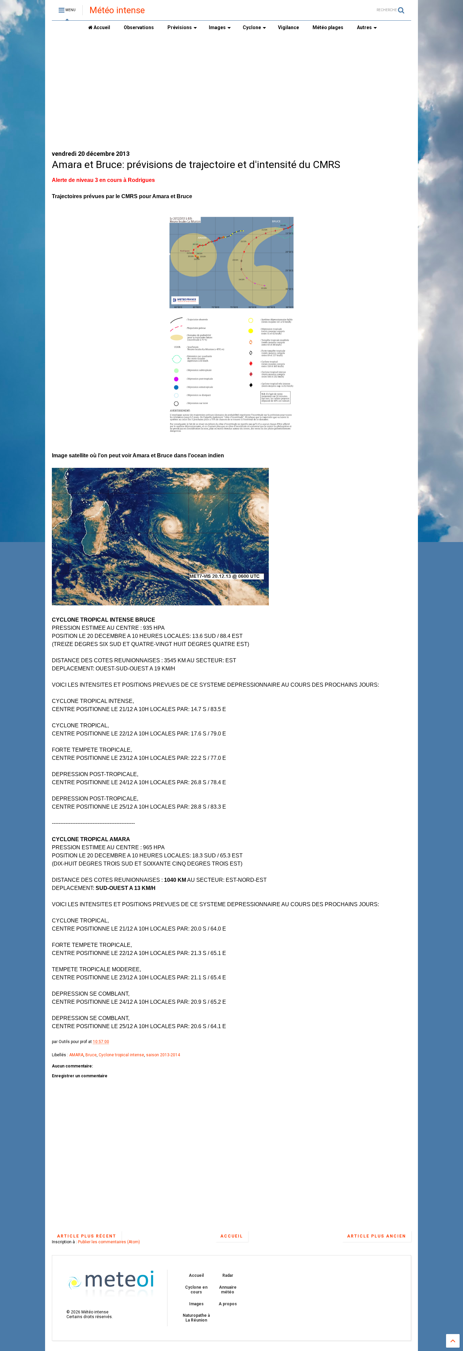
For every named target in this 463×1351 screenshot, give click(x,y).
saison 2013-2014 (163, 1055)
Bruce (91, 1055)
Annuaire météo (228, 1289)
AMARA (76, 1055)
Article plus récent (86, 1236)
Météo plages (328, 27)
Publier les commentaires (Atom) (109, 1242)
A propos (228, 1304)
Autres (364, 27)
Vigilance (288, 27)
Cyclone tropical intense (121, 1055)
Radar (227, 1275)
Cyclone (252, 27)
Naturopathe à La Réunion (196, 1318)
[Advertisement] (231, 91)
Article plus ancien (376, 1236)
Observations (139, 27)
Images (217, 27)
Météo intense (117, 10)
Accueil (101, 27)
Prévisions (179, 27)
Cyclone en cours (196, 1289)
